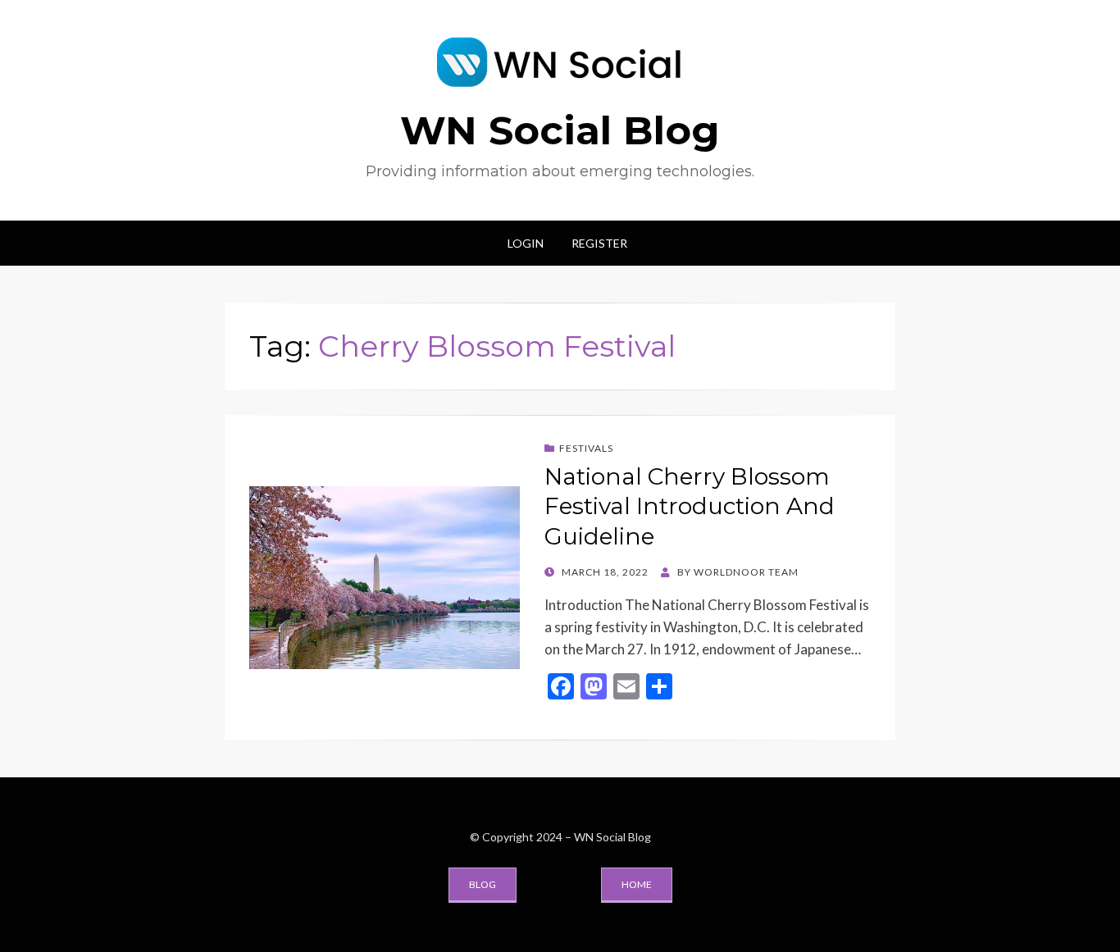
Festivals (586, 448)
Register (599, 243)
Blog (482, 884)
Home (636, 884)
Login (526, 243)
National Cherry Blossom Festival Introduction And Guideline (689, 506)
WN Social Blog (560, 130)
